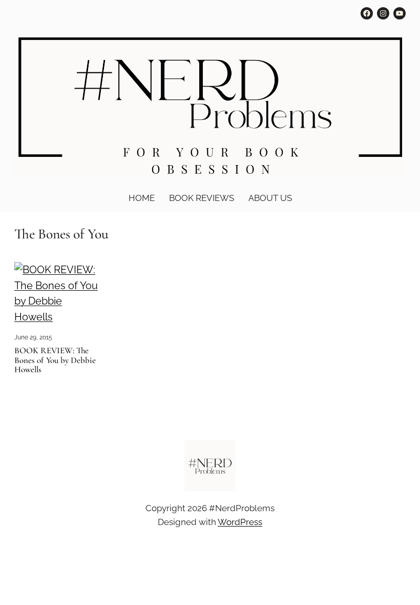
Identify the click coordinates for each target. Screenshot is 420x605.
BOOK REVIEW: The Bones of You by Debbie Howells (55, 360)
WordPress (240, 522)
